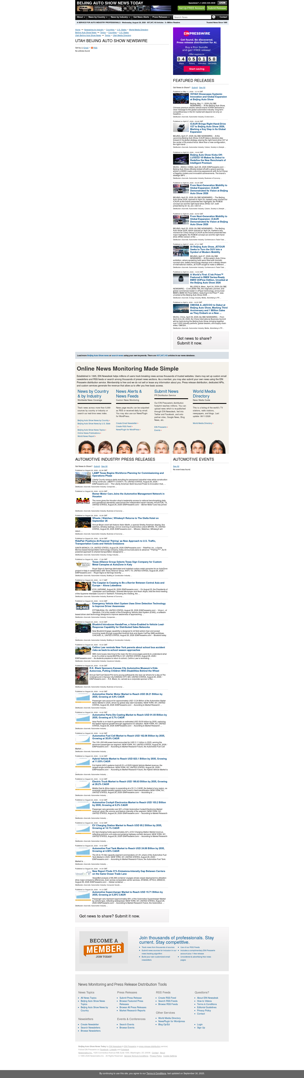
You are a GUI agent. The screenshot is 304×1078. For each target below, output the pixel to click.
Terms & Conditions (207, 1004)
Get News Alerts (141, 17)
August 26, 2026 (91, 470)
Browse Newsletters (91, 1030)
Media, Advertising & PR (210, 298)
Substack (125, 1049)
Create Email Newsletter (126, 423)
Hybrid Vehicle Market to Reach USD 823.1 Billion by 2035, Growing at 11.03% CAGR (129, 760)
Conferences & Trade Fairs (214, 239)
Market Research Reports (132, 1010)
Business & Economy (212, 178)
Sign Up (201, 1027)
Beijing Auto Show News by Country (93, 420)
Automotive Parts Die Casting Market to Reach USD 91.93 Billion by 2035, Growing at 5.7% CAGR (129, 716)
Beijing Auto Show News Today (110, 3)
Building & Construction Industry (118, 575)
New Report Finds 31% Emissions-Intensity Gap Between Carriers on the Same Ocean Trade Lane (128, 872)
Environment (209, 117)
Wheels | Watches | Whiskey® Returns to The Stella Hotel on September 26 (125, 519)
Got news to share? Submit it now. (194, 340)
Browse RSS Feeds (168, 1004)
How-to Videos (204, 1000)
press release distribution (150, 1046)
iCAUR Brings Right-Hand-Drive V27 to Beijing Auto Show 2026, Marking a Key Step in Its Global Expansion (208, 128)
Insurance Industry (113, 661)
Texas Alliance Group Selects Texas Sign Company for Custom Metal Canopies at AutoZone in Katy (127, 563)
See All (202, 87)
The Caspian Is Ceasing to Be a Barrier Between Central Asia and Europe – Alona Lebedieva (128, 584)
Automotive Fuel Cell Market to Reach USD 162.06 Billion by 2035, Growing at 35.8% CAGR (128, 737)
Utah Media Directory (122, 35)
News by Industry (119, 17)
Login (200, 1024)
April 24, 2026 (188, 272)
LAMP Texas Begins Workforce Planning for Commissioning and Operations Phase (128, 474)
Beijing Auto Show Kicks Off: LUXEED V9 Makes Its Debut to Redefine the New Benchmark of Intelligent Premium (208, 159)
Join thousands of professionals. (171, 937)
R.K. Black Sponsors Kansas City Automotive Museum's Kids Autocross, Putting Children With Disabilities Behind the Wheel (124, 669)
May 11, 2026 (188, 91)
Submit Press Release (131, 997)
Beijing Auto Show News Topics (91, 429)
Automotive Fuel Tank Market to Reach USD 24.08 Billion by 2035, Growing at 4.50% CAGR (128, 849)
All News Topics (88, 997)
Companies (111, 487)
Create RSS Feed (123, 426)
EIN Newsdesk (115, 1046)
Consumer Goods (113, 885)
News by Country (97, 17)
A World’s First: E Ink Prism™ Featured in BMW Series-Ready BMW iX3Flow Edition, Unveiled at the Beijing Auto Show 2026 (209, 278)
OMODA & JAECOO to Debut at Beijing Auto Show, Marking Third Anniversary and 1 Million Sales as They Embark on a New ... (209, 309)
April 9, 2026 (188, 302)
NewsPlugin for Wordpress (171, 1021)
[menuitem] (96, 1002)
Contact (223, 17)
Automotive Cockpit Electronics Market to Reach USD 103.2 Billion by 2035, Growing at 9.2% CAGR (129, 804)
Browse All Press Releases (133, 1007)
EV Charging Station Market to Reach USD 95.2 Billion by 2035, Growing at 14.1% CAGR (127, 827)
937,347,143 (152, 22)
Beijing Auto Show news (98, 355)
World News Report (86, 436)
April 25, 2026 (188, 152)
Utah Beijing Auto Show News (88, 35)
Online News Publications (89, 433)
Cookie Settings (170, 1055)
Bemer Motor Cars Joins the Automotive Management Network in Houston (128, 495)
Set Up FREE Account (191, 8)
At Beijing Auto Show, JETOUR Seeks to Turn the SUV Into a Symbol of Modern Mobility (207, 249)
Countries (110, 29)
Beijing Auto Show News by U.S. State (94, 423)
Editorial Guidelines (206, 1007)
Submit (195, 87)
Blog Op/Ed (164, 1024)
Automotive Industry (196, 117)
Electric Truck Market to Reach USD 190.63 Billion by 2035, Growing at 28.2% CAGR (129, 783)
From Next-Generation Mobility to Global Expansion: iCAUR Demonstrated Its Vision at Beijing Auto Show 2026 (209, 189)
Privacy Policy (204, 1010)
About (80, 17)
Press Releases (160, 17)
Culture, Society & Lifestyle (214, 147)
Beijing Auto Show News (85, 32)
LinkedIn (113, 1049)
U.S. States (122, 29)
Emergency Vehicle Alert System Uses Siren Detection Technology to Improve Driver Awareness (129, 605)
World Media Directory (138, 29)
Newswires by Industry (94, 29)
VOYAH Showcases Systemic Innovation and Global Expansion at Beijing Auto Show (208, 96)
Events (157, 430)
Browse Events (127, 1027)
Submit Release (217, 8)
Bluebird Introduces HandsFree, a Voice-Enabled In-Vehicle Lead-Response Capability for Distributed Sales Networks (128, 626)
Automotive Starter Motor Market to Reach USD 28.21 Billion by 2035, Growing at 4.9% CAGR (127, 695)
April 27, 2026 (188, 121)
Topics (103, 32)
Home (77, 29)
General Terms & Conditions (136, 1055)
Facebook (104, 1049)
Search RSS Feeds (167, 1000)
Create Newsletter (90, 1024)
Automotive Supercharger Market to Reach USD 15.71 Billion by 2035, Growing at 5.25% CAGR (127, 893)
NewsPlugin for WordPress (127, 429)
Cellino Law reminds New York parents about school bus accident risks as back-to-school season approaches (128, 649)
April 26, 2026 (188, 183)
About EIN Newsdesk (207, 997)
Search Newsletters (90, 1027)
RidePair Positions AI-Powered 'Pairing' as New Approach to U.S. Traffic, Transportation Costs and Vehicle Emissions (115, 542)
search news (117, 355)
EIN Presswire (160, 427)
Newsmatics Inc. (85, 1052)
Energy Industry (195, 298)
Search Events (127, 1024)
